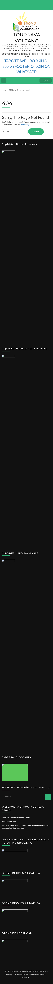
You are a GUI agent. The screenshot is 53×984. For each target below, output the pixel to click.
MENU (45, 81)
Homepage (25, 124)
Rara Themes (31, 974)
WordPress (25, 977)
